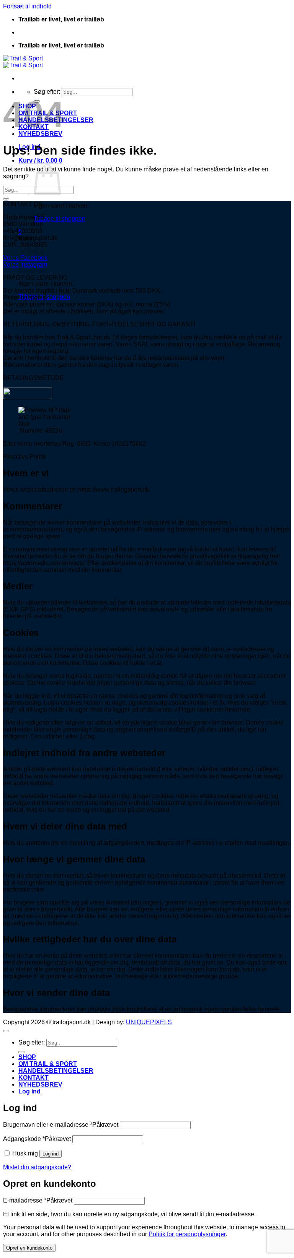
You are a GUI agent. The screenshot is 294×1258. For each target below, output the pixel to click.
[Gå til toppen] (6, 1031)
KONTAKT (33, 1077)
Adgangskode (37, 1139)
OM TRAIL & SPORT (47, 1064)
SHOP (27, 1057)
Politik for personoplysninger (187, 1234)
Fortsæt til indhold (27, 6)
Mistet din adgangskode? (37, 1167)
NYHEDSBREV (40, 1084)
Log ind (50, 1154)
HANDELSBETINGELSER (55, 1070)
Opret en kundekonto (29, 1248)
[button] (40, 160)
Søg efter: (47, 91)
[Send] (6, 199)
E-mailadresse (37, 1200)
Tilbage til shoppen (59, 218)
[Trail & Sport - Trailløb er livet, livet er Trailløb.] (23, 61)
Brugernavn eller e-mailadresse (60, 1124)
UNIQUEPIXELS (149, 1022)
